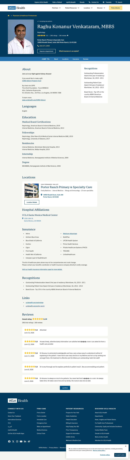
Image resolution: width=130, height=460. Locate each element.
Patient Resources (71, 8)
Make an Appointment (43, 426)
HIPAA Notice (43, 447)
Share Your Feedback (14, 416)
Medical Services (42, 430)
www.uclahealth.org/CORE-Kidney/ (34, 100)
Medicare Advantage (70, 233)
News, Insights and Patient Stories (105, 419)
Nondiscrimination (65, 447)
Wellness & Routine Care (73, 440)
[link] (9, 441)
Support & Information (73, 433)
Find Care (55, 8)
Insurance (76, 59)
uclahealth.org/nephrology (34, 302)
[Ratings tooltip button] (67, 35)
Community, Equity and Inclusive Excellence (108, 426)
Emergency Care (42, 423)
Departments (99, 416)
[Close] (126, 446)
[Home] (8, 15)
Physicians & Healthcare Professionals (25, 15)
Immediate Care (42, 419)
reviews (62, 35)
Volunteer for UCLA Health (103, 440)
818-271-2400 (45, 46)
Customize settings (105, 455)
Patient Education (71, 419)
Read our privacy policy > (99, 450)
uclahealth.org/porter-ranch (35, 306)
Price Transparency (72, 430)
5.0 (47, 35)
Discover (100, 8)
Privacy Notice (53, 447)
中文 (9, 423)
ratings (53, 35)
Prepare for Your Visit (72, 412)
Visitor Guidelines (71, 416)
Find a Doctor (115, 8)
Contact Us (95, 2)
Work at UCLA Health (101, 437)
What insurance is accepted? (69, 51)
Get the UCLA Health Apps (16, 433)
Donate (82, 2)
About (56, 59)
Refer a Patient (57, 2)
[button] (41, 2)
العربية (10, 426)
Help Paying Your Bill (72, 426)
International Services (14, 419)
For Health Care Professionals (104, 423)
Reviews (85, 59)
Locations (87, 8)
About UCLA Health (101, 412)
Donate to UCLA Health (102, 433)
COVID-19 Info (70, 437)
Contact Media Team (101, 430)
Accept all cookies (120, 455)
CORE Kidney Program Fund (31, 81)
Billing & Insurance (72, 423)
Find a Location (41, 416)
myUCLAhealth (71, 2)
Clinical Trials (41, 433)
